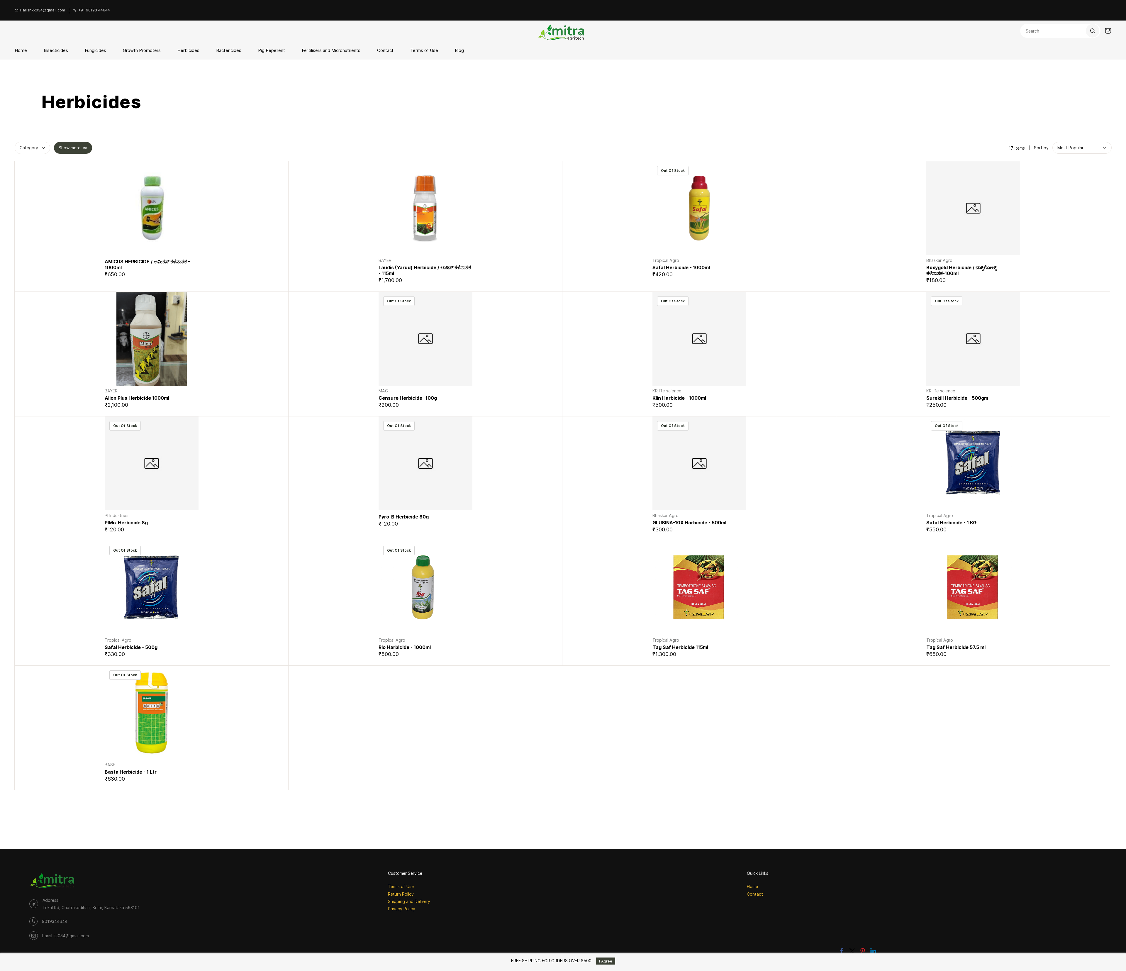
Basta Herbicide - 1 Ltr (131, 772)
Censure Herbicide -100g (408, 398)
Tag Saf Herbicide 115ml (680, 647)
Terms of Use (401, 886)
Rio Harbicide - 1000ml (405, 647)
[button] (1070, 147)
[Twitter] (852, 951)
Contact (755, 894)
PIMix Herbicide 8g (126, 523)
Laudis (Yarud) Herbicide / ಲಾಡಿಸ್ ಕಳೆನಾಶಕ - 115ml (425, 270)
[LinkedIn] (873, 951)
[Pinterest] (862, 951)
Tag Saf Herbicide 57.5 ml (956, 647)
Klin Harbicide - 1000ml (679, 398)
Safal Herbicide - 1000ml (681, 267)
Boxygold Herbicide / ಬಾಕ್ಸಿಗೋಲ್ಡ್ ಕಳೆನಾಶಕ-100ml (961, 270)
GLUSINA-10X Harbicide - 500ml (689, 523)
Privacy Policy (401, 908)
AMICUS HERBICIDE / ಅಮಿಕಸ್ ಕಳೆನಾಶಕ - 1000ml (147, 264)
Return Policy (401, 894)
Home (752, 886)
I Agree (605, 961)
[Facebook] (841, 951)
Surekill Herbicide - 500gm (957, 398)
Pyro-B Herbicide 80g (404, 517)
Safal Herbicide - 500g (131, 647)
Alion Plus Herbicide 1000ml (137, 398)
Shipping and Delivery (409, 901)
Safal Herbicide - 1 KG (951, 523)
